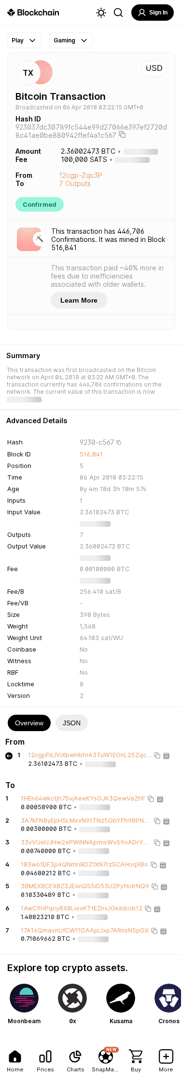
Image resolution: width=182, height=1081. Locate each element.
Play (18, 40)
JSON (72, 723)
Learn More (79, 300)
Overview (29, 723)
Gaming (64, 40)
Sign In (158, 12)
